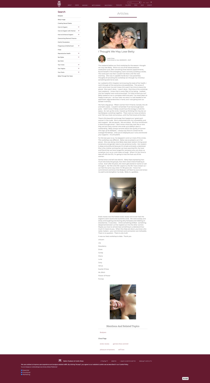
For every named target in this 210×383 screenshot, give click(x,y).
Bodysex (84, 5)
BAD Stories (108, 5)
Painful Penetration (64, 42)
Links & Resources (128, 361)
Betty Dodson (96, 5)
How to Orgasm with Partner (67, 31)
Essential (25, 370)
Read (135, 5)
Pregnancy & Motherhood (66, 46)
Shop (142, 5)
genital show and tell (120, 344)
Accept (185, 378)
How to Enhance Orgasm (65, 34)
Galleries (128, 5)
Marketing (26, 374)
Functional (26, 372)
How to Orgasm (63, 27)
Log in (147, 2)
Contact (104, 361)
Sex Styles (61, 57)
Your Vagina (61, 68)
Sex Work (61, 61)
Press (59, 49)
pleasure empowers (107, 349)
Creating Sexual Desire (65, 23)
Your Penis (61, 72)
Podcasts (119, 5)
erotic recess (104, 344)
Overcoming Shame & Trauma (67, 38)
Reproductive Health (64, 53)
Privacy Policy (145, 361)
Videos (77, 5)
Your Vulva (61, 65)
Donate (149, 5)
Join (144, 2)
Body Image (61, 19)
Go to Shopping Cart (151, 2)
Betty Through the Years (65, 76)
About (69, 5)
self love (121, 349)
